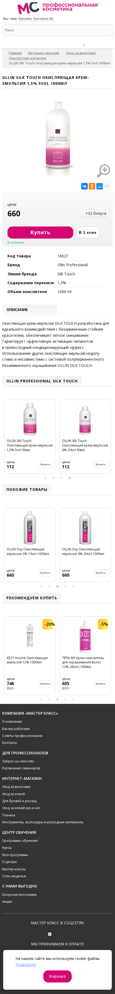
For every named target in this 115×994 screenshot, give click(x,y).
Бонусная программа (19, 894)
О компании (12, 721)
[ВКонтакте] (84, 186)
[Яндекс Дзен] (50, 933)
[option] (29, 439)
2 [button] (53, 478)
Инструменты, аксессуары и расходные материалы (42, 822)
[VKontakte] (65, 933)
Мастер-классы (14, 869)
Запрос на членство (18, 761)
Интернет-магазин (43, 53)
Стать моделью (14, 876)
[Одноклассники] (92, 186)
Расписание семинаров (21, 768)
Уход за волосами (81, 53)
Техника (8, 815)
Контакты (9, 742)
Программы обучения (20, 840)
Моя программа (15, 855)
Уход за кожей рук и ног (21, 808)
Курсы (7, 847)
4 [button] (69, 478)
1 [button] (45, 478)
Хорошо (57, 976)
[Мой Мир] (99, 186)
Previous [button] (7, 439)
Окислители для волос (28, 58)
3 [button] (61, 478)
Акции (7, 901)
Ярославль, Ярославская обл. (36, 18)
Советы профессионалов (22, 735)
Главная (15, 53)
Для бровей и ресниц (19, 801)
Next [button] (108, 439)
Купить (45, 464)
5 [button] (73, 586)
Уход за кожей (13, 794)
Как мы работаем (16, 728)
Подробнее (26, 964)
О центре (9, 862)
